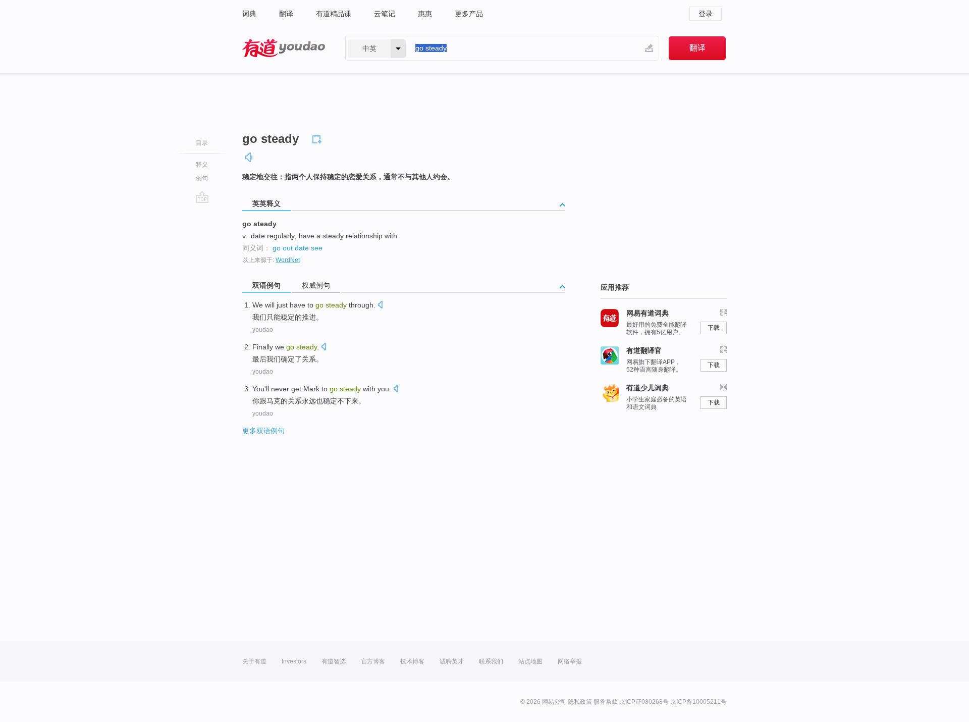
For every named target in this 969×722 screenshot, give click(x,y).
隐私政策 (580, 701)
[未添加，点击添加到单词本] (318, 137)
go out (283, 248)
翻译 (286, 14)
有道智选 (333, 661)
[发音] (249, 157)
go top (202, 197)
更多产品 (469, 14)
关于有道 (254, 661)
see (316, 248)
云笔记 (384, 14)
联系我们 (491, 661)
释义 (202, 164)
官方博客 (373, 661)
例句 (202, 178)
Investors (294, 661)
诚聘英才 (452, 661)
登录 (705, 14)
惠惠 (425, 14)
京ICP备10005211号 (698, 701)
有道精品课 (333, 14)
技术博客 (412, 661)
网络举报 (570, 661)
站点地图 (530, 661)
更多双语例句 (263, 431)
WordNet (288, 260)
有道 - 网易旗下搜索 (283, 48)
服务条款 (606, 701)
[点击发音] (380, 305)
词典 (249, 14)
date (302, 248)
